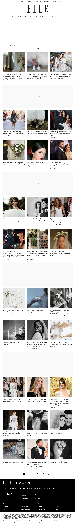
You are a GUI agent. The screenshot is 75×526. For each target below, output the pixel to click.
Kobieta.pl (40, 506)
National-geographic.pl (25, 509)
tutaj (14, 524)
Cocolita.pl (5, 509)
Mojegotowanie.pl (24, 506)
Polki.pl (39, 504)
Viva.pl (57, 504)
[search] (62, 17)
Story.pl (57, 509)
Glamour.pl (5, 506)
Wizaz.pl (57, 506)
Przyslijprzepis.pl (41, 509)
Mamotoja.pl (23, 504)
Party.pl (4, 504)
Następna (48, 474)
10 (37, 474)
